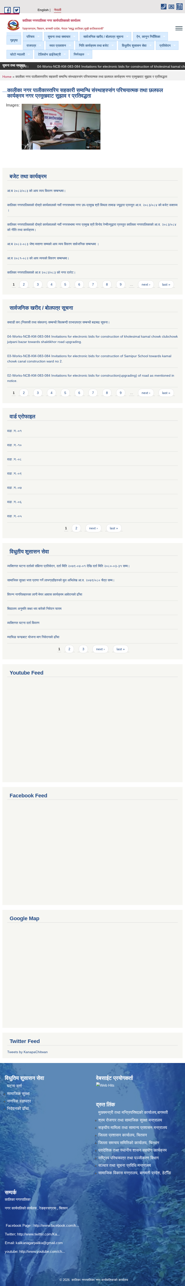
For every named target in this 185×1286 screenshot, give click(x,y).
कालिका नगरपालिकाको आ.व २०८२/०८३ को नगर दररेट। (41, 272)
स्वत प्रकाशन (56, 46)
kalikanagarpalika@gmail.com (39, 1243)
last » (166, 284)
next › (146, 284)
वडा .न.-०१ (14, 431)
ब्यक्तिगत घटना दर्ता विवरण (23, 623)
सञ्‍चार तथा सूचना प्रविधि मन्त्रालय (124, 1165)
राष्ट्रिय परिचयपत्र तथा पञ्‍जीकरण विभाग (128, 1158)
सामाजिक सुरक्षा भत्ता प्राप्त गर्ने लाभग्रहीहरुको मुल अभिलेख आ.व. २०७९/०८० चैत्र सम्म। (61, 580)
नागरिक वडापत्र (19, 1101)
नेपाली (57, 10)
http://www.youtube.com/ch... (42, 1251)
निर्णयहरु (77, 54)
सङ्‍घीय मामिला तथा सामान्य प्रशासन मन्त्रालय (132, 1127)
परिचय (28, 37)
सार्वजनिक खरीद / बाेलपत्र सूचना (101, 37)
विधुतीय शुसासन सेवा (132, 46)
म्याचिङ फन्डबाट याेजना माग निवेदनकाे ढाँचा (33, 637)
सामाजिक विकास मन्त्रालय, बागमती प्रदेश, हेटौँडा (134, 1173)
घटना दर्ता (14, 1086)
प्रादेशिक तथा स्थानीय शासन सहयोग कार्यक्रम (132, 1150)
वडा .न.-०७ (14, 488)
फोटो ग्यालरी (16, 54)
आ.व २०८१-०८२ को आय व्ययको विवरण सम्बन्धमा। (38, 258)
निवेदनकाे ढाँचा (18, 1108)
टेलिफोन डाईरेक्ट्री (47, 54)
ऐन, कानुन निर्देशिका (146, 37)
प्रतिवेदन (163, 46)
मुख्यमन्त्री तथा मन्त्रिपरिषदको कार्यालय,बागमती (133, 1112)
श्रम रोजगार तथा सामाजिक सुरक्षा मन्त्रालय (130, 1120)
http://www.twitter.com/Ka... (38, 1234)
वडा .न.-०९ (14, 473)
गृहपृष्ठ (14, 40)
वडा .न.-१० (14, 445)
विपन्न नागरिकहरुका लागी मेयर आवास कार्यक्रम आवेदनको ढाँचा (44, 594)
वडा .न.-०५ (14, 516)
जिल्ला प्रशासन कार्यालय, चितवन (122, 1135)
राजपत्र (29, 46)
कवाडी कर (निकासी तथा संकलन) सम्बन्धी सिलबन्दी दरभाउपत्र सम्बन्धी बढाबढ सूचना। (58, 322)
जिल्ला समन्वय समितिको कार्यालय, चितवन (128, 1143)
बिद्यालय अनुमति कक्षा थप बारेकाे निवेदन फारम (34, 608)
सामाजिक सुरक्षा (18, 1093)
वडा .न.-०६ (14, 502)
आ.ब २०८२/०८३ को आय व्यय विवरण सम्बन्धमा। (36, 191)
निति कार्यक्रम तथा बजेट (92, 46)
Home (7, 77)
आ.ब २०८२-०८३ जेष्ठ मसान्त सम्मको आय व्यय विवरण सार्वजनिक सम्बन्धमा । (53, 244)
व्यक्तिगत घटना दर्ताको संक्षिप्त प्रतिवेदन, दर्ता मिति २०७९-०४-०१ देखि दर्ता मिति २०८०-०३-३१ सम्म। (68, 566)
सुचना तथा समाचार (57, 37)
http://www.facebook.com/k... (56, 1225)
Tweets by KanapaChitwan (27, 1052)
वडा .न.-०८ (14, 459)
